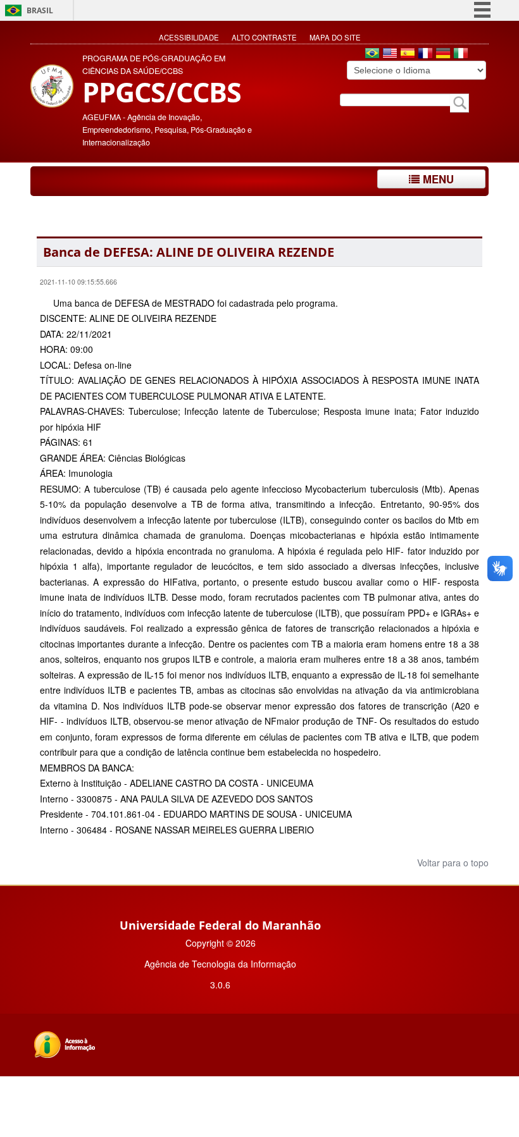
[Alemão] (443, 54)
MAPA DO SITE (335, 37)
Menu (437, 179)
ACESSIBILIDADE (189, 37)
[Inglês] (389, 54)
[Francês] (425, 54)
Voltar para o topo (452, 862)
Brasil (40, 10)
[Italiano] (460, 54)
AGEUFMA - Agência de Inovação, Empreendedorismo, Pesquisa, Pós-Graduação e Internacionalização (167, 129)
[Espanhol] (407, 54)
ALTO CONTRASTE (264, 37)
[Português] (372, 54)
